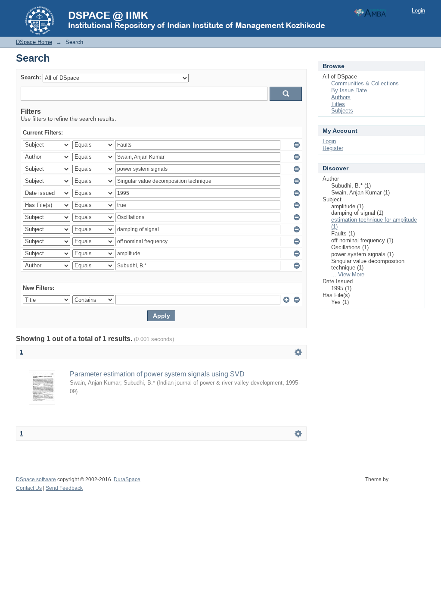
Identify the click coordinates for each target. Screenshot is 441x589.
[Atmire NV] (408, 484)
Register (333, 148)
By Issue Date (349, 90)
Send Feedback (64, 488)
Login (418, 10)
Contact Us (29, 488)
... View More (347, 274)
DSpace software (36, 479)
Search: (31, 77)
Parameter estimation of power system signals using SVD (157, 374)
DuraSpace (127, 479)
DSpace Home (34, 42)
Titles (338, 104)
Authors (341, 97)
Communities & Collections (365, 83)
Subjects (342, 110)
